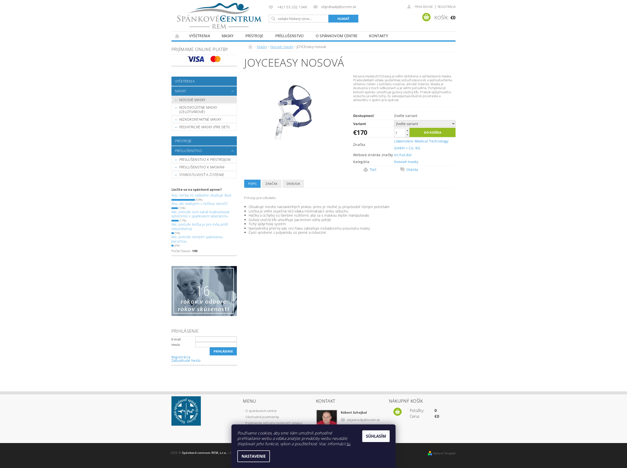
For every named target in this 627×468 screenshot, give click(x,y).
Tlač (373, 169)
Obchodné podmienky (262, 417)
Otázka (412, 169)
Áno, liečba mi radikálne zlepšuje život (201, 195)
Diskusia (293, 184)
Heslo (175, 344)
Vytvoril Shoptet (444, 453)
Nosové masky (192, 99)
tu (348, 443)
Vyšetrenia (199, 35)
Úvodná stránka (177, 36)
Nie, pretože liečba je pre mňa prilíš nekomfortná (199, 226)
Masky (228, 35)
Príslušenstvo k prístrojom (204, 159)
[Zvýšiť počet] (407, 130)
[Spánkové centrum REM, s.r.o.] (219, 15)
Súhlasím (376, 436)
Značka (271, 184)
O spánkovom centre (337, 35)
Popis (252, 184)
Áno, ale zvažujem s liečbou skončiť (199, 203)
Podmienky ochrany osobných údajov (273, 423)
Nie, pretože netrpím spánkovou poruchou (197, 239)
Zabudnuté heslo (186, 360)
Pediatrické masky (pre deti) (204, 127)
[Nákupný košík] (397, 412)
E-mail (176, 339)
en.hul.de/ (403, 154)
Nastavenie (253, 456)
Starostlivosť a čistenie (201, 174)
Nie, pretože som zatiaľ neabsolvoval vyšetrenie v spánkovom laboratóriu (200, 214)
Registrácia (447, 7)
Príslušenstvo (289, 35)
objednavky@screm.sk (363, 420)
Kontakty (378, 35)
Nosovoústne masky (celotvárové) (198, 109)
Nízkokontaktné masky (200, 119)
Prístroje (254, 35)
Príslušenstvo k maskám (201, 167)
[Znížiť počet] (407, 134)
